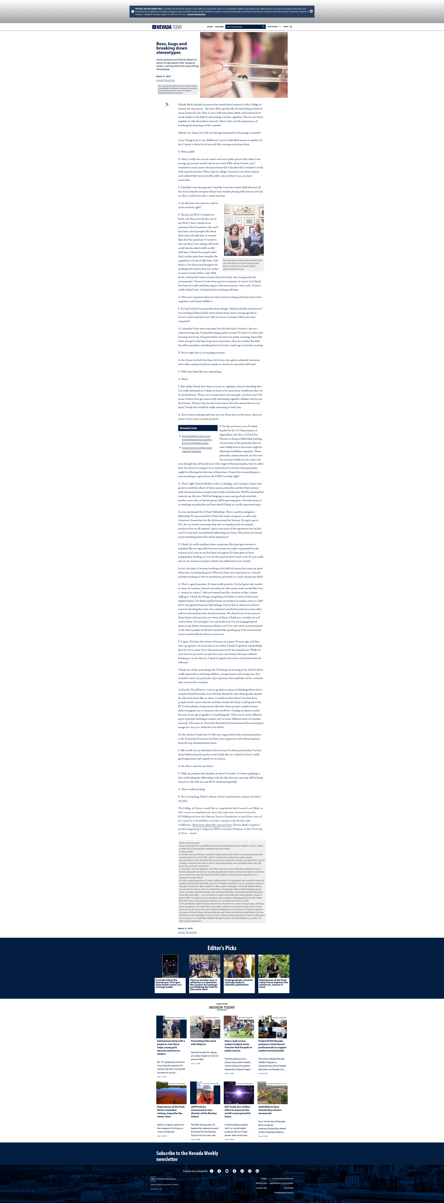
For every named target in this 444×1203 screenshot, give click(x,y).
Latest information (196, 14)
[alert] (222, 11)
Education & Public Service (176, 1018)
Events (210, 27)
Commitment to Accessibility (281, 1183)
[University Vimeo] (234, 1171)
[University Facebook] (219, 1171)
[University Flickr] (242, 1171)
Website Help (261, 1183)
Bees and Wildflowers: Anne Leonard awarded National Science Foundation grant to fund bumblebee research (197, 439)
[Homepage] (167, 27)
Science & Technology (178, 1083)
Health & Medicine (213, 1018)
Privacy (264, 1179)
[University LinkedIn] (257, 1171)
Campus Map (261, 1188)
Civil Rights (288, 1188)
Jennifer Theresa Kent (165, 80)
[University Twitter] (211, 1171)
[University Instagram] (249, 1171)
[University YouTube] (227, 1171)
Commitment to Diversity (282, 1179)
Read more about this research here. (212, 825)
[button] (274, 26)
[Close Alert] (311, 11)
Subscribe (219, 27)
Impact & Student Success (277, 1083)
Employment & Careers (283, 1193)
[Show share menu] (167, 104)
